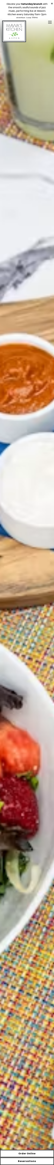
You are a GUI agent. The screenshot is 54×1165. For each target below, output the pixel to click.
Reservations (27, 1161)
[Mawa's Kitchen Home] (14, 35)
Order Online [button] (27, 1153)
